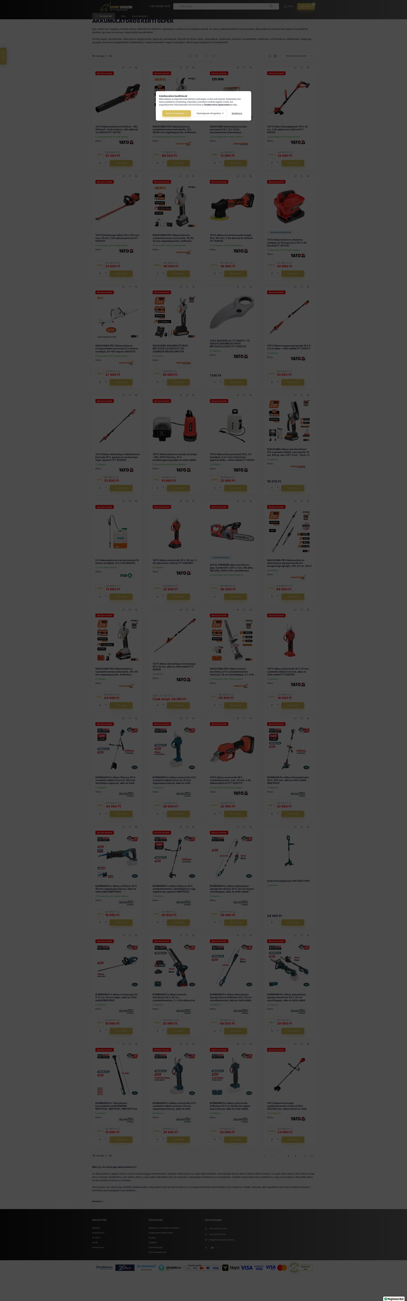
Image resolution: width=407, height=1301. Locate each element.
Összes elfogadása (175, 113)
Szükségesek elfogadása (209, 113)
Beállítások (237, 113)
